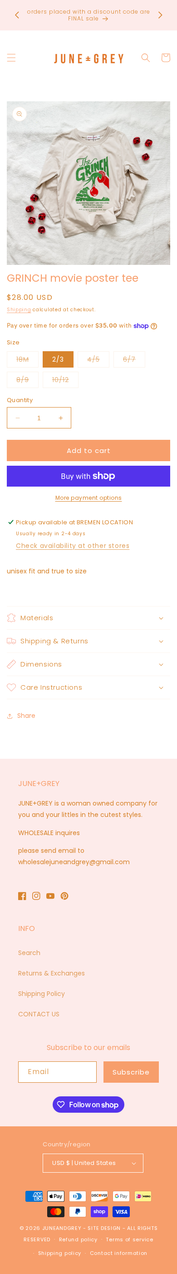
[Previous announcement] (17, 15)
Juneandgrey (62, 1228)
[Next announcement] (160, 15)
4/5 (98, 361)
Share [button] (26, 715)
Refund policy (78, 1239)
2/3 (58, 359)
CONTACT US (38, 1014)
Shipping (19, 309)
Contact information (119, 1253)
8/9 (27, 381)
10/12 (65, 381)
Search (29, 952)
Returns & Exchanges (51, 973)
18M (27, 361)
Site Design (104, 1228)
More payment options (88, 498)
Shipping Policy (41, 993)
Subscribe (131, 1072)
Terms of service (129, 1239)
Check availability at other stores (72, 545)
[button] (11, 58)
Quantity (20, 400)
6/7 (134, 361)
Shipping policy (60, 1253)
